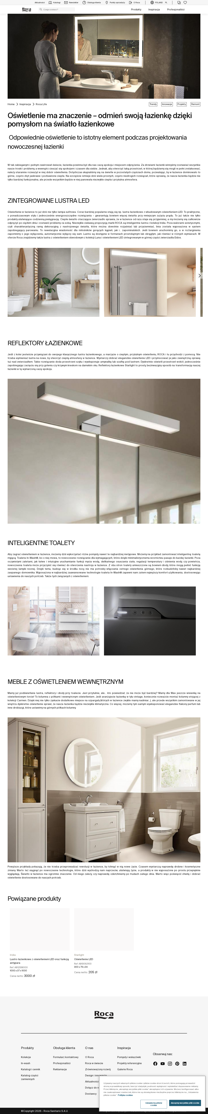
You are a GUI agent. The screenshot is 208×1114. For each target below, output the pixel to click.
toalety (127, 565)
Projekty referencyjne (129, 1063)
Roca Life (41, 104)
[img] (53, 282)
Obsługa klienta (64, 1048)
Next (200, 276)
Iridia (13, 955)
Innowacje (167, 104)
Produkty (136, 9)
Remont (195, 104)
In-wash (25, 1063)
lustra (144, 222)
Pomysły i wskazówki (129, 1057)
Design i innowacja (96, 1075)
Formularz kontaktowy (65, 1057)
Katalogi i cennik (30, 1069)
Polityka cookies (125, 1095)
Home (11, 104)
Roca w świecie (94, 1063)
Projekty (182, 104)
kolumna (43, 696)
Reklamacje (60, 1069)
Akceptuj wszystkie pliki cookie (185, 1103)
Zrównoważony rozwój (98, 1069)
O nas (89, 1048)
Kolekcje (26, 1057)
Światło (25, 874)
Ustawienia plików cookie (153, 1104)
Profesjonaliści (176, 9)
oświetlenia (60, 172)
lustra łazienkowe (133, 212)
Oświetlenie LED (83, 959)
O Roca (89, 1057)
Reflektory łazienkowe (111, 365)
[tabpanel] (53, 287)
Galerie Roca (125, 1069)
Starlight (79, 955)
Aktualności (92, 1081)
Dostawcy (90, 1093)
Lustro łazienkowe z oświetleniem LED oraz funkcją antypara (39, 961)
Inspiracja (154, 9)
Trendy (153, 104)
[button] (40, 9)
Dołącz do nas (93, 1087)
